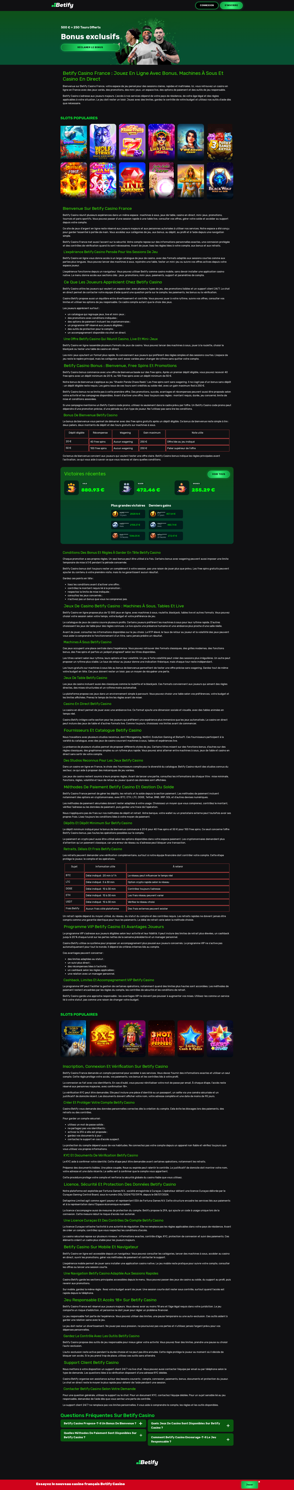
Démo (73, 154)
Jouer (249, 1484)
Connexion (207, 5)
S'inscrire (231, 5)
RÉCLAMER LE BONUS (90, 47)
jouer (74, 145)
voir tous (218, 474)
